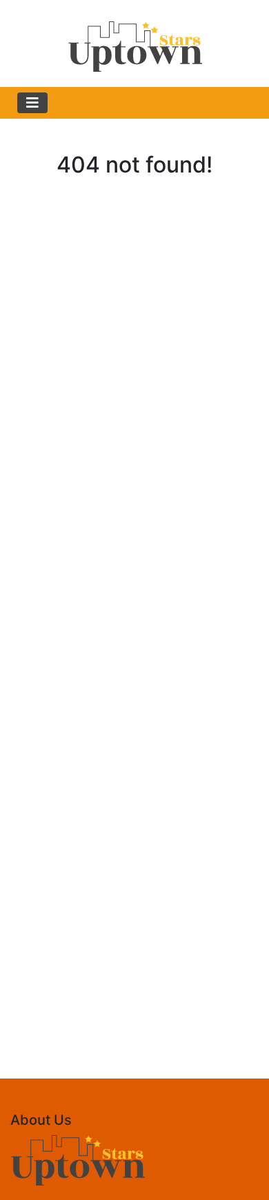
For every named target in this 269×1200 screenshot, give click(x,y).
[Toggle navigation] (32, 102)
